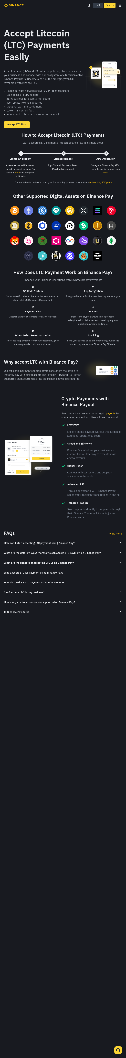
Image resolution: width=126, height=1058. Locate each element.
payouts (111, 413)
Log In (98, 5)
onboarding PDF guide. (101, 182)
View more (115, 534)
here (17, 173)
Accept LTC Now (17, 124)
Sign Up (110, 5)
